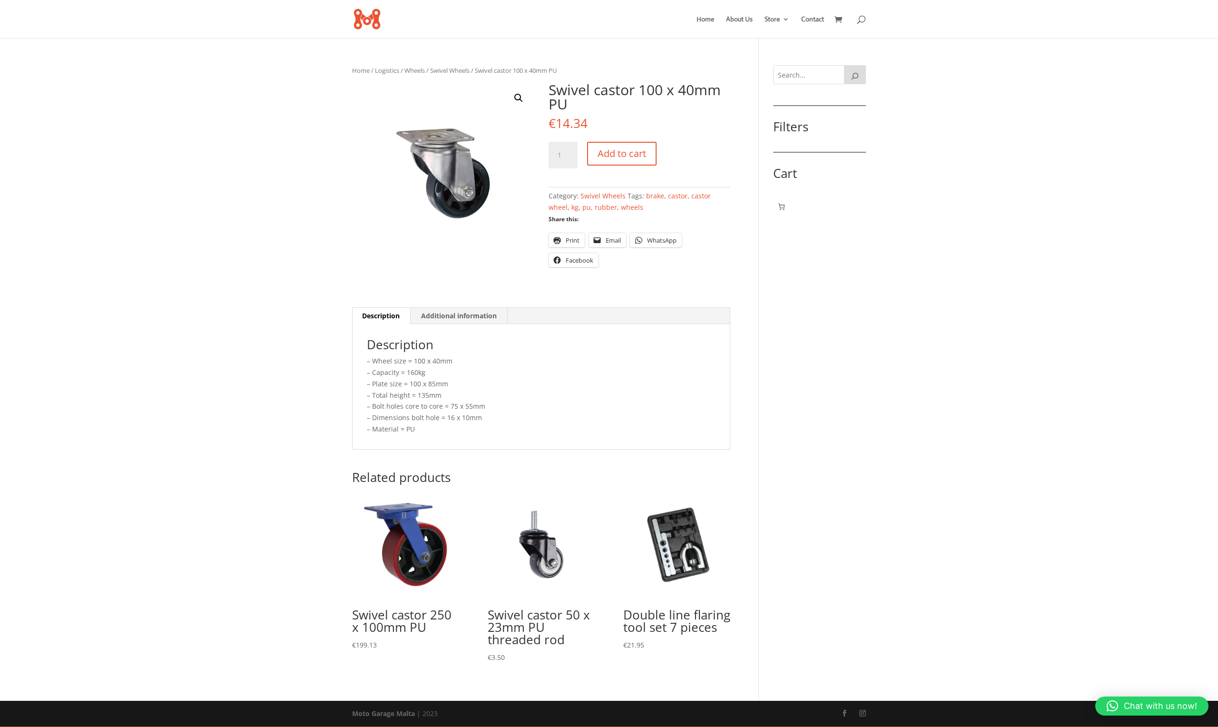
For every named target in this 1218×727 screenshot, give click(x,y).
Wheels (414, 70)
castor (678, 195)
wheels (632, 207)
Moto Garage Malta (383, 713)
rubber (606, 207)
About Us (739, 19)
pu (586, 207)
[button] (518, 98)
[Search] (855, 74)
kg (575, 207)
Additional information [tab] (459, 315)
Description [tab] (381, 315)
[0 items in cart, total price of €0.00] (781, 206)
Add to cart (622, 153)
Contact (812, 19)
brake (655, 195)
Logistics (387, 70)
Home (705, 19)
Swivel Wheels (450, 70)
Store (772, 19)
